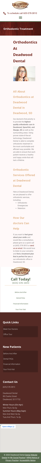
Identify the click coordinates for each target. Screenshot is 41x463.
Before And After (21, 292)
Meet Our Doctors (10, 329)
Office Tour (7, 334)
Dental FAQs (20, 298)
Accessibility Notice (27, 460)
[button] (20, 17)
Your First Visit (20, 309)
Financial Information (20, 304)
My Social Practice (17, 458)
